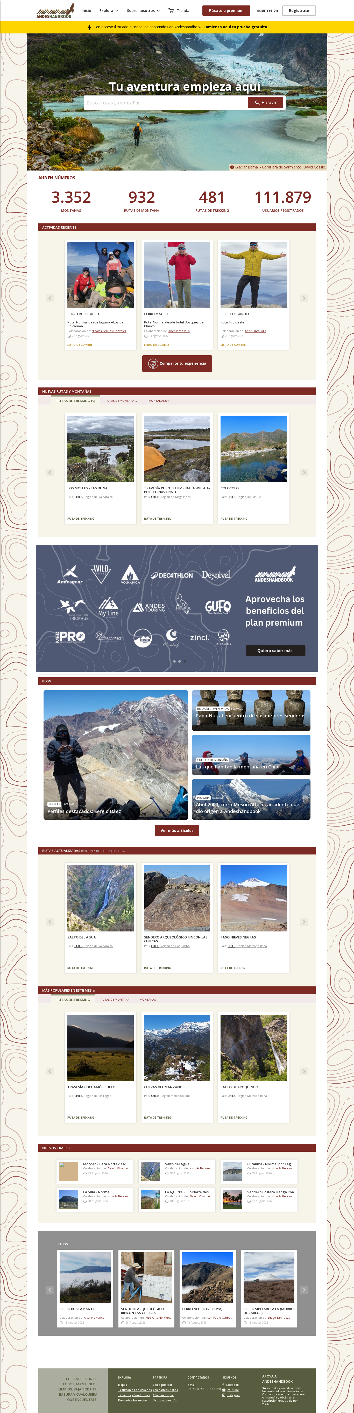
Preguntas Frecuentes (132, 1400)
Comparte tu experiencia (182, 363)
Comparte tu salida (165, 1390)
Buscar (269, 102)
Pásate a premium (226, 10)
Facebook (232, 1385)
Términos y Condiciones (134, 1395)
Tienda (182, 10)
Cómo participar (163, 1395)
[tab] (75, 400)
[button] (48, 297)
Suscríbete (270, 1388)
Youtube (233, 1390)
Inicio (86, 10)
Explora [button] (106, 10)
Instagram (233, 1395)
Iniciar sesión (266, 10)
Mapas (122, 1385)
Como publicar (162, 1385)
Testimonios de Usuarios (135, 1390)
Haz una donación (165, 1400)
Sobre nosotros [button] (141, 10)
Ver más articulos (177, 830)
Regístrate (299, 10)
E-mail (191, 1385)
